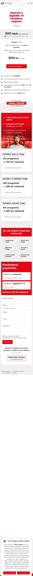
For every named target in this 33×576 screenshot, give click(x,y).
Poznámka (5, 326)
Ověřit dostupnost (18, 371)
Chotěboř (7, 373)
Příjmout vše (23, 573)
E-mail (4, 319)
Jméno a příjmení (8, 298)
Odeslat (6, 342)
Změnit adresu (16, 26)
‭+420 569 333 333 (16, 359)
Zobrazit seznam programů (13, 168)
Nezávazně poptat (15, 66)
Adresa (4, 305)
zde (26, 568)
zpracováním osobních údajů (18, 338)
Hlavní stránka (5, 371)
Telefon (4, 312)
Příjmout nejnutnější (10, 573)
